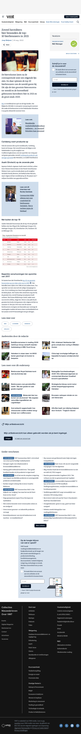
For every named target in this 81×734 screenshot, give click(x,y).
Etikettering (32, 640)
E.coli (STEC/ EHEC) (63, 614)
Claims (31, 651)
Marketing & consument (37, 701)
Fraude (59, 625)
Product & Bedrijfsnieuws (37, 712)
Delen (7, 45)
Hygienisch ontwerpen (64, 618)
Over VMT (7, 614)
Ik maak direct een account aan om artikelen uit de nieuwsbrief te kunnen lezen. (66, 72)
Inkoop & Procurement (36, 687)
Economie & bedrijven (36, 694)
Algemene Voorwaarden (22, 728)
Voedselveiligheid (64, 607)
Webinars (32, 614)
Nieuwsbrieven (9, 611)
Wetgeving (33, 631)
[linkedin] (72, 725)
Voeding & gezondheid (36, 705)
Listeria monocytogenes (65, 611)
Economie (15, 323)
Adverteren (5, 635)
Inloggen (8, 438)
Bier (3, 104)
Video (30, 625)
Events (4, 621)
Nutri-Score (32, 647)
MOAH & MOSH (62, 636)
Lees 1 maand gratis (72, 16)
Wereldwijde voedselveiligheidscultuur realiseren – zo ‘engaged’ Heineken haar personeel (35, 127)
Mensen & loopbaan (35, 698)
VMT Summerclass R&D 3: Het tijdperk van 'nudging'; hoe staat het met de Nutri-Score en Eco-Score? (19, 492)
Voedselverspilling (34, 671)
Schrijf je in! (64, 85)
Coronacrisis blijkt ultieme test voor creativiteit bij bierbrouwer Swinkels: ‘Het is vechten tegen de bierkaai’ (27, 203)
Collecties (7, 607)
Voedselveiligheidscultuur (65, 621)
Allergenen (32, 658)
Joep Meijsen (7, 40)
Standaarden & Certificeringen (38, 655)
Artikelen (32, 611)
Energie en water (34, 674)
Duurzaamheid (34, 667)
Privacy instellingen (21, 730)
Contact (4, 632)
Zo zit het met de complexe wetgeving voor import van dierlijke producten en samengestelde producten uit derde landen (21, 478)
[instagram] (77, 725)
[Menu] (3, 17)
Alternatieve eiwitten (64, 645)
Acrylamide (61, 632)
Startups (31, 618)
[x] (66, 725)
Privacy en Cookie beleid (40, 728)
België (30, 691)
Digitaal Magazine (7, 624)
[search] (77, 22)
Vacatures (5, 639)
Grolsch (6, 329)
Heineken (27, 323)
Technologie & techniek (36, 708)
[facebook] (61, 725)
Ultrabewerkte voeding (64, 652)
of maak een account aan (22, 438)
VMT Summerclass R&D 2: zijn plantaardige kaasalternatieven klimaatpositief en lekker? (60, 518)
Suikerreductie (62, 648)
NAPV (30, 644)
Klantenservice (6, 628)
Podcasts (31, 621)
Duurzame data (34, 678)
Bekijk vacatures (71, 53)
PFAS (59, 629)
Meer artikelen (40, 525)
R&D (58, 641)
